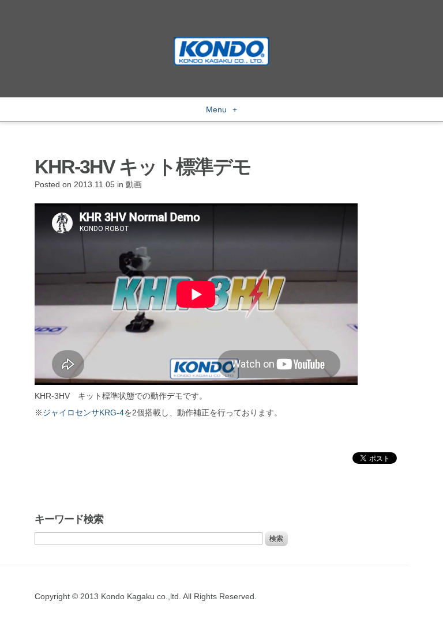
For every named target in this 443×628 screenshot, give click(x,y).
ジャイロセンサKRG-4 (83, 412)
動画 (134, 184)
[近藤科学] (221, 42)
